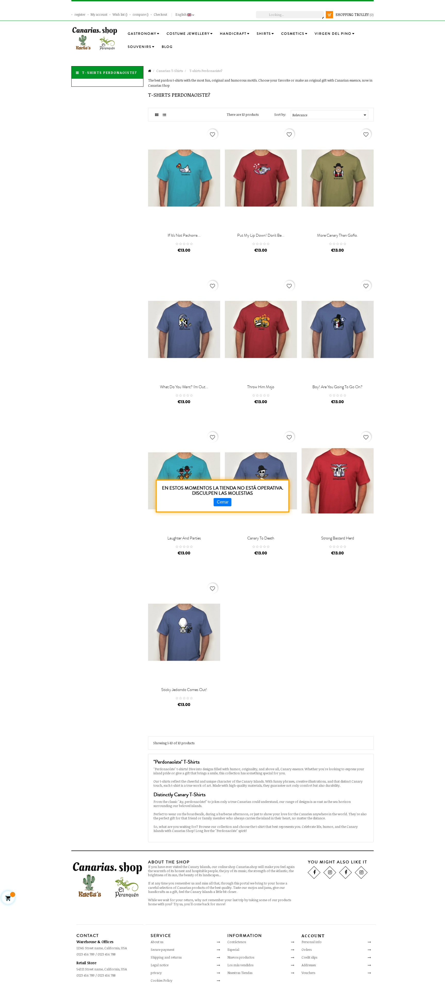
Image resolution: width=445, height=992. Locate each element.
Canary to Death (260, 538)
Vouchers (308, 972)
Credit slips (309, 957)
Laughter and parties (184, 538)
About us (157, 942)
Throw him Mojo (260, 387)
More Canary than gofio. (337, 235)
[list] (164, 115)
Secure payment (162, 949)
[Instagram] (329, 872)
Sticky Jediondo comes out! (184, 690)
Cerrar (222, 502)
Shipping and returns (166, 957)
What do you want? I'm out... (184, 387)
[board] (156, 115)
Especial (233, 949)
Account (313, 935)
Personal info (312, 942)
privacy (156, 972)
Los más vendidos (240, 965)
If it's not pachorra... (184, 235)
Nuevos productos (240, 957)
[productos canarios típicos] (94, 38)
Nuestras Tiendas (239, 972)
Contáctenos (236, 942)
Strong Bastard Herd (337, 538)
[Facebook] (314, 872)
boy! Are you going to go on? (337, 387)
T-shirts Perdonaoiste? (109, 72)
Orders (307, 949)
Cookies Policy (161, 980)
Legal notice (159, 965)
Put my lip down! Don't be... (261, 235)
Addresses (309, 965)
